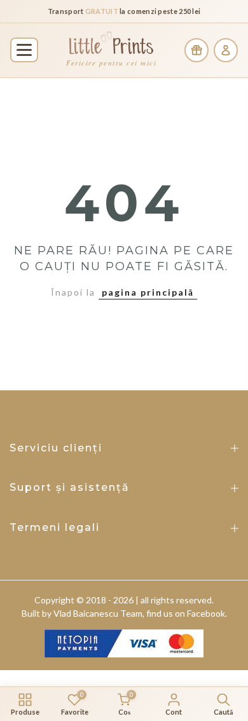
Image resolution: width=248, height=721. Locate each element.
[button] (24, 50)
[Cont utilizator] (226, 50)
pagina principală (148, 292)
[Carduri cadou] (196, 50)
